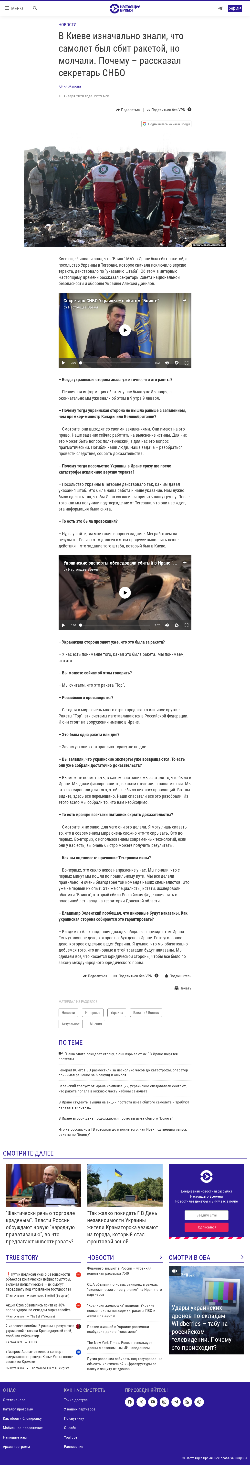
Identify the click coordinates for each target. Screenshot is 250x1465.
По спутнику (74, 1418)
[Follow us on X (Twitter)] (141, 1402)
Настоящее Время (83, 307)
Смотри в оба (189, 1257)
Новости (67, 24)
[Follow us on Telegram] (176, 1402)
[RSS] (187, 1402)
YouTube (70, 1437)
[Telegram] (220, 8)
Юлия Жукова (70, 86)
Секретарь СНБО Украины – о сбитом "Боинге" (111, 301)
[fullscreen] (186, 363)
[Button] (128, 110)
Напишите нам (15, 1437)
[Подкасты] (199, 1402)
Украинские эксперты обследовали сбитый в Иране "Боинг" (124, 563)
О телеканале (14, 1399)
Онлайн (70, 1427)
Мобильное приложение (23, 1427)
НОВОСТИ (100, 1257)
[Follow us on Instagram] (164, 1402)
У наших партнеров (79, 1409)
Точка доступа (76, 1399)
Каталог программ (18, 1409)
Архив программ (16, 1446)
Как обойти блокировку (22, 1418)
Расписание (73, 1446)
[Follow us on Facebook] (129, 1402)
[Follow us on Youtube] (152, 1402)
